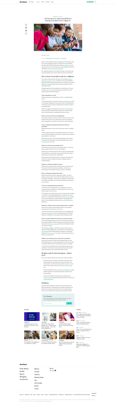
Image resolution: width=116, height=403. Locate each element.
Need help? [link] (94, 393)
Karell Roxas (63, 58)
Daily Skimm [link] (24, 369)
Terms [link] (42, 394)
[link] (23, 2)
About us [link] (22, 394)
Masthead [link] (27, 394)
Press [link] (34, 394)
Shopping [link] (23, 377)
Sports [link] (22, 374)
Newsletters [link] (24, 379)
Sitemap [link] (93, 395)
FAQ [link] (31, 394)
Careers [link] (38, 394)
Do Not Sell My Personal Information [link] (82, 394)
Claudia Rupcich (49, 58)
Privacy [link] (46, 394)
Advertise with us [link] (69, 394)
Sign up (69, 303)
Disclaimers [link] (61, 394)
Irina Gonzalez (56, 58)
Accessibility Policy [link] (53, 394)
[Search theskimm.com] (95, 2)
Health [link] (22, 371)
